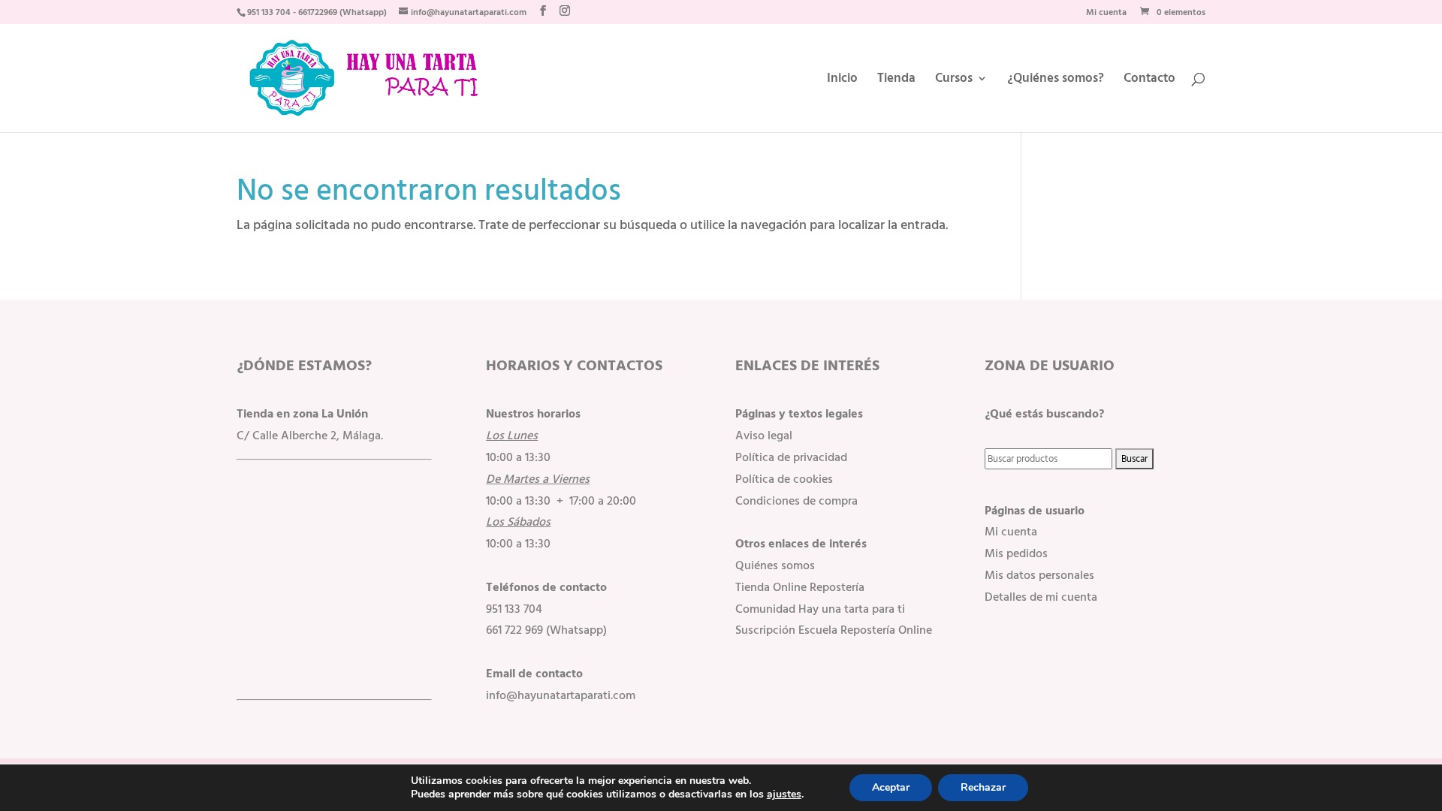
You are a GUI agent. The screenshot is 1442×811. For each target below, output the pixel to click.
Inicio (842, 81)
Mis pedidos (1016, 553)
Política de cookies (784, 479)
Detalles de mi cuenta (1041, 597)
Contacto (1149, 81)
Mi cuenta (1106, 14)
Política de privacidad (791, 457)
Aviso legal (763, 435)
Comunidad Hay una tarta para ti (820, 609)
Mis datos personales (1039, 575)
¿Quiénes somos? (1055, 81)
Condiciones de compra (796, 501)
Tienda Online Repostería (799, 587)
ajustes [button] (784, 794)
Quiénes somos (775, 565)
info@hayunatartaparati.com (560, 695)
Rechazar (983, 787)
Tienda (896, 81)
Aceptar (891, 787)
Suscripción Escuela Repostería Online (833, 630)
